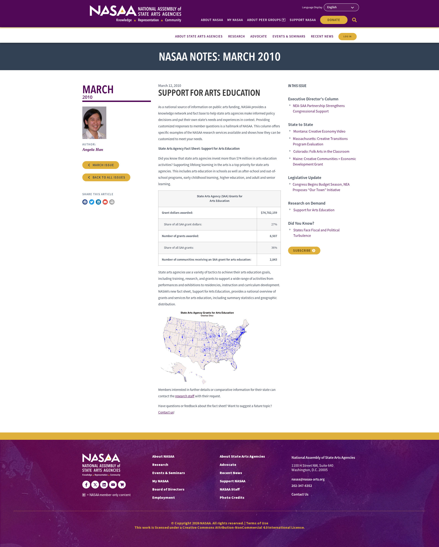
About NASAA (212, 20)
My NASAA (235, 20)
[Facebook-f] (86, 484)
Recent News (231, 472)
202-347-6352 (302, 485)
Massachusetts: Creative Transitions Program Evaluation (320, 141)
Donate (333, 20)
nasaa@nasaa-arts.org (308, 479)
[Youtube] (113, 484)
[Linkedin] (104, 484)
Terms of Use (257, 523)
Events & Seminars (168, 472)
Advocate (228, 464)
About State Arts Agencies (242, 456)
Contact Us (300, 494)
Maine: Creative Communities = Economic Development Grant (324, 162)
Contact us (166, 412)
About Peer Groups (265, 20)
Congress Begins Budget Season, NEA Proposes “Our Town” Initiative (321, 187)
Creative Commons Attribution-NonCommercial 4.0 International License (243, 527)
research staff (184, 396)
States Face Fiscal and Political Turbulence (316, 233)
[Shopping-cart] (122, 484)
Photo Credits (232, 497)
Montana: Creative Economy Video (319, 131)
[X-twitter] (95, 484)
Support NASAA (303, 20)
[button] (85, 202)
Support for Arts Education (314, 210)
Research (160, 464)
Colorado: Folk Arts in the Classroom (321, 151)
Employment (163, 497)
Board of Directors (168, 489)
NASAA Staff (230, 489)
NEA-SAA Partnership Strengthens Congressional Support (319, 109)
